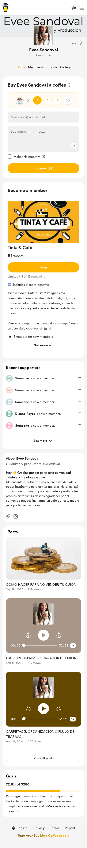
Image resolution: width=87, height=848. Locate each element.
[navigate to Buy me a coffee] (5, 7)
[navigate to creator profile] (43, 35)
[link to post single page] (43, 564)
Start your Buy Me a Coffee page (42, 835)
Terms (54, 828)
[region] (43, 127)
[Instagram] (16, 516)
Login (72, 8)
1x (72, 645)
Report (70, 828)
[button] (81, 8)
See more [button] (41, 345)
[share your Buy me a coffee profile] (82, 43)
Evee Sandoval (43, 49)
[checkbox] (24, 156)
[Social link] (8, 516)
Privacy (39, 828)
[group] (43, 275)
